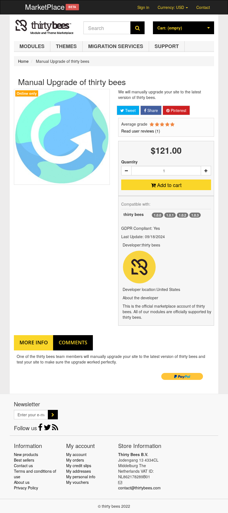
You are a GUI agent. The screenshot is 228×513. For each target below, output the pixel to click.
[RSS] (55, 428)
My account (76, 454)
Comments (73, 342)
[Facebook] (41, 428)
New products (26, 454)
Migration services (115, 46)
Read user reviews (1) (140, 131)
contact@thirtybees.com (139, 487)
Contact (203, 7)
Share (152, 110)
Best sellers (24, 460)
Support (167, 46)
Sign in (143, 7)
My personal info (80, 476)
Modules (31, 46)
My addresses (78, 471)
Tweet (130, 110)
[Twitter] (48, 428)
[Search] (137, 27)
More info (33, 342)
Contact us (23, 465)
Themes (66, 46)
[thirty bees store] (44, 26)
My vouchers (77, 482)
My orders (75, 460)
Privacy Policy (26, 487)
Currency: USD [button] (171, 6)
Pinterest (178, 110)
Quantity (129, 162)
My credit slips (78, 465)
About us (21, 482)
